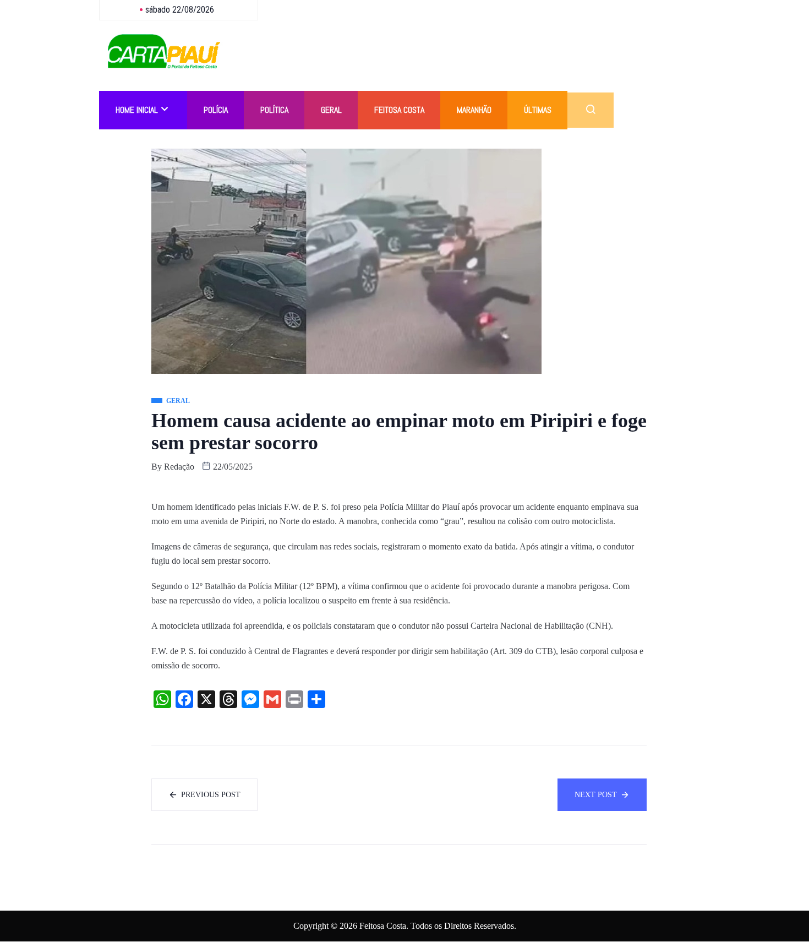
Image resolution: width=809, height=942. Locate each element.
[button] (590, 110)
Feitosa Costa (399, 110)
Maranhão (474, 110)
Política (274, 110)
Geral (331, 110)
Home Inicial (137, 110)
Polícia (216, 110)
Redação (179, 466)
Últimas (537, 110)
